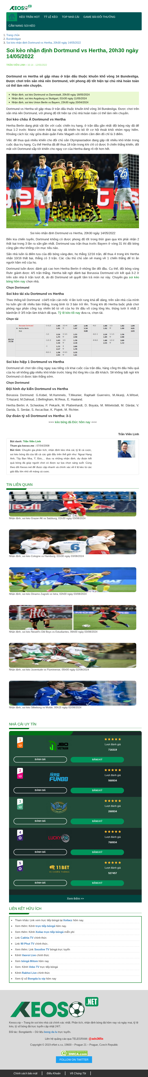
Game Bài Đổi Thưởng (99, 16)
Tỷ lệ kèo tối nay (69, 313)
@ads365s (96, 1038)
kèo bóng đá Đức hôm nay (72, 422)
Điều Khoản (53, 1073)
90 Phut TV (27, 943)
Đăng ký (97, 759)
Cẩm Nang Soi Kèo (21, 25)
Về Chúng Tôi (78, 1073)
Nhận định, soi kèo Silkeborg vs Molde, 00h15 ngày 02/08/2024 (45, 707)
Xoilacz (67, 920)
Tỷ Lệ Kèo (51, 16)
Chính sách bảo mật (25, 1073)
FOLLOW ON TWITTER (74, 1059)
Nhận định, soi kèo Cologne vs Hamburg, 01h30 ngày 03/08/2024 (46, 556)
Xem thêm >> (75, 898)
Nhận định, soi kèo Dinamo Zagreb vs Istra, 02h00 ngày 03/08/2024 (48, 593)
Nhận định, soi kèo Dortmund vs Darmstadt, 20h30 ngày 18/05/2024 (51, 94)
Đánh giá (40, 759)
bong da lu (50, 1031)
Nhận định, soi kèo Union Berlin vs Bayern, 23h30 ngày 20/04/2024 (50, 102)
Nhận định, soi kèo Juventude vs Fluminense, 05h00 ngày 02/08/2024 (49, 669)
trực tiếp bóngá (45, 925)
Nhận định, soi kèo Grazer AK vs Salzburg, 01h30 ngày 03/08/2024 (47, 518)
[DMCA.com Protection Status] (74, 1053)
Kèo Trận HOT (29, 16)
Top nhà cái (70, 16)
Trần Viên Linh (32, 441)
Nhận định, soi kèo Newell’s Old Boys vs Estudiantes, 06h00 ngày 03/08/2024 (53, 631)
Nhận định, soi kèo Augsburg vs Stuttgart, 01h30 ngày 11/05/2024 (49, 98)
